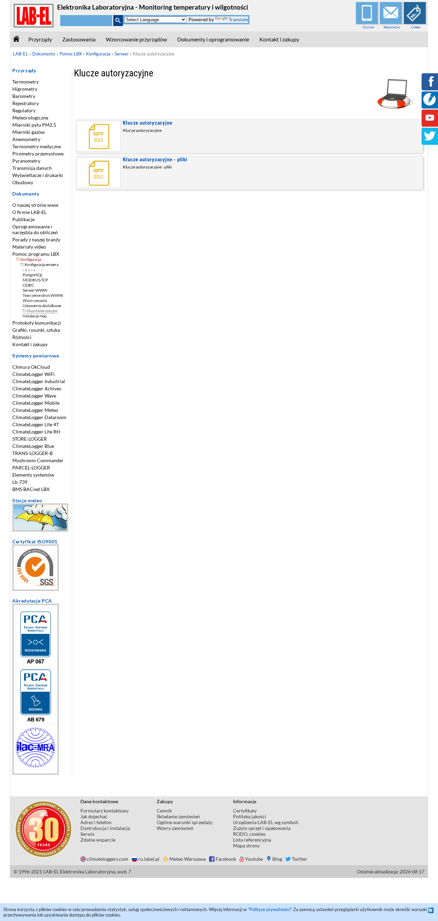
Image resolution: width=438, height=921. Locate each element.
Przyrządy (40, 39)
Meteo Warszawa (187, 859)
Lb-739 (19, 482)
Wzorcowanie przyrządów (136, 39)
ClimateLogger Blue (33, 446)
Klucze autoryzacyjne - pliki (155, 159)
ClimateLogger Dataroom (39, 417)
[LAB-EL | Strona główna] (34, 26)
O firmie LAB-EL (29, 212)
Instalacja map (35, 315)
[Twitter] (429, 140)
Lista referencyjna (252, 840)
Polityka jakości (249, 816)
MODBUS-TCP (35, 279)
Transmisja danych (32, 168)
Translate (238, 19)
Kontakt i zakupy (279, 39)
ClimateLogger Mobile (36, 403)
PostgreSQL (33, 274)
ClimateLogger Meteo (35, 410)
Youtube (254, 859)
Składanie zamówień (178, 816)
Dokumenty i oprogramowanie (213, 39)
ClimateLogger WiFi (33, 374)
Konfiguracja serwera (41, 264)
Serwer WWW (35, 290)
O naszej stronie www (35, 205)
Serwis (87, 834)
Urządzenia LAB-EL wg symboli (265, 822)
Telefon (368, 27)
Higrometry (24, 89)
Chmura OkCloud (31, 367)
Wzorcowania (35, 300)
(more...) (33, 270)
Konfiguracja (31, 259)
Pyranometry (26, 161)
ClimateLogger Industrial (38, 381)
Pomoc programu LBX (35, 254)
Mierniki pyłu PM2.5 (34, 125)
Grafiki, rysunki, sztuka (36, 330)
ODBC (28, 285)
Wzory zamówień (175, 828)
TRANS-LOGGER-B (32, 453)
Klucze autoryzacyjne (147, 123)
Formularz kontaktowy (104, 810)
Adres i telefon (96, 822)
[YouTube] (429, 122)
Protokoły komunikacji (36, 323)
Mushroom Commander (38, 460)
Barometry (23, 96)
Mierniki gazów (28, 132)
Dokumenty (25, 194)
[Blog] (429, 103)
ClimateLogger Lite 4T (35, 424)
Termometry (25, 82)
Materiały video (29, 247)
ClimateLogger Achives (36, 388)
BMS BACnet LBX (31, 489)
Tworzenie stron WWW (43, 295)
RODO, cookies (249, 834)
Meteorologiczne (30, 118)
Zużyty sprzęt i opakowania (262, 828)
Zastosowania (78, 39)
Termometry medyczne (36, 146)
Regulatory (24, 110)
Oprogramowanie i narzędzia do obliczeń (35, 229)
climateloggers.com (107, 859)
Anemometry (26, 139)
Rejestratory (25, 103)
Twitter (299, 859)
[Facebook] (429, 86)
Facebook (226, 859)
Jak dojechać (93, 816)
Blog (277, 859)
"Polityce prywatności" (269, 909)
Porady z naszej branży (36, 239)
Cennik (416, 27)
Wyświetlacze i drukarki (37, 175)
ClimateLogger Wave (34, 396)
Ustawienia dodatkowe (42, 305)
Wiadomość (392, 27)
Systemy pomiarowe (35, 355)
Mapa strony (246, 845)
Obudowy (22, 182)
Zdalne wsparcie (97, 840)
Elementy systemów (33, 475)
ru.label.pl (148, 859)
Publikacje (23, 219)
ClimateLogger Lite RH (36, 431)
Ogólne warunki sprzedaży (184, 822)
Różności (21, 337)
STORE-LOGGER (29, 439)
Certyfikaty (245, 810)
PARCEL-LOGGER (31, 467)
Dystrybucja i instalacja (105, 828)
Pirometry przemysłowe (38, 153)
